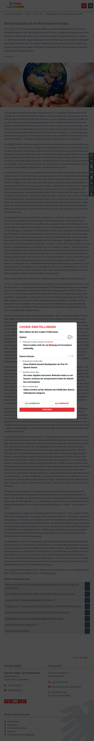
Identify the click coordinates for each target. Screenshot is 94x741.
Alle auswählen (32, 403)
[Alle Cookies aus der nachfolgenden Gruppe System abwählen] (72, 337)
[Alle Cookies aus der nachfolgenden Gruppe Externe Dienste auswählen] (69, 356)
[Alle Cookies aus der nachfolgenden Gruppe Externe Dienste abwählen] (72, 356)
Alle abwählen (62, 403)
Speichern (47, 410)
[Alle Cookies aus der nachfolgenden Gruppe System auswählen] (69, 337)
